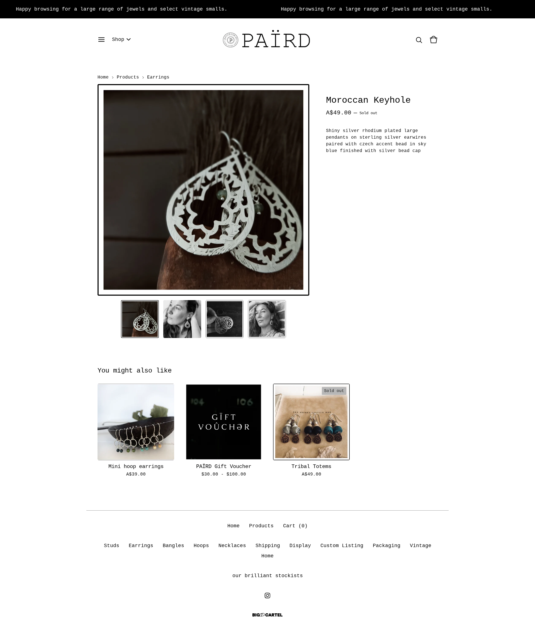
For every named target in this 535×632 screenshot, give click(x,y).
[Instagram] (267, 595)
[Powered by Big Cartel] (267, 615)
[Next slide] (301, 190)
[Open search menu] (419, 40)
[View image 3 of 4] (225, 319)
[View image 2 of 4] (182, 319)
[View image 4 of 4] (267, 319)
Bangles (173, 545)
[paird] (267, 39)
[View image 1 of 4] (140, 319)
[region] (267, 9)
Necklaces (232, 545)
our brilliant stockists (267, 576)
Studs (111, 545)
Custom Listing (341, 545)
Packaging (386, 545)
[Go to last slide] (105, 190)
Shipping (268, 545)
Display (300, 545)
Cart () (295, 526)
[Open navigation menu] (101, 40)
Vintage (420, 545)
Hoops (201, 545)
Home (103, 77)
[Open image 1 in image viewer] (203, 190)
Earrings (158, 77)
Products (128, 77)
